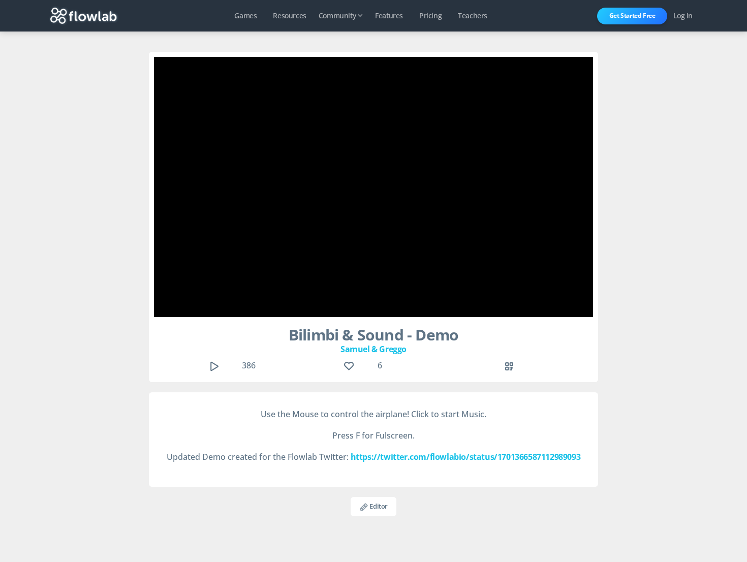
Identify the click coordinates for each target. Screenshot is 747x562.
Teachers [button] (472, 15)
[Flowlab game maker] (83, 15)
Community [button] (337, 15)
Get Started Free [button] (632, 15)
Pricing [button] (430, 15)
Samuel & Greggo (373, 349)
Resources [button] (289, 15)
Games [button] (245, 15)
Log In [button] (683, 15)
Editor (378, 506)
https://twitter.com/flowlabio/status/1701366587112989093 (466, 456)
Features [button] (389, 15)
